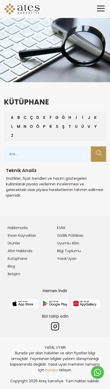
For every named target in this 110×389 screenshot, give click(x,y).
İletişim (14, 274)
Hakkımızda (18, 227)
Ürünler (14, 243)
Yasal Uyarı (66, 258)
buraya (51, 370)
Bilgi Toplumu (69, 250)
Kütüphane (17, 258)
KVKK (61, 227)
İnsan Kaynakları (22, 235)
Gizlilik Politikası (70, 235)
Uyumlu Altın (68, 243)
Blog (11, 266)
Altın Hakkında (20, 250)
